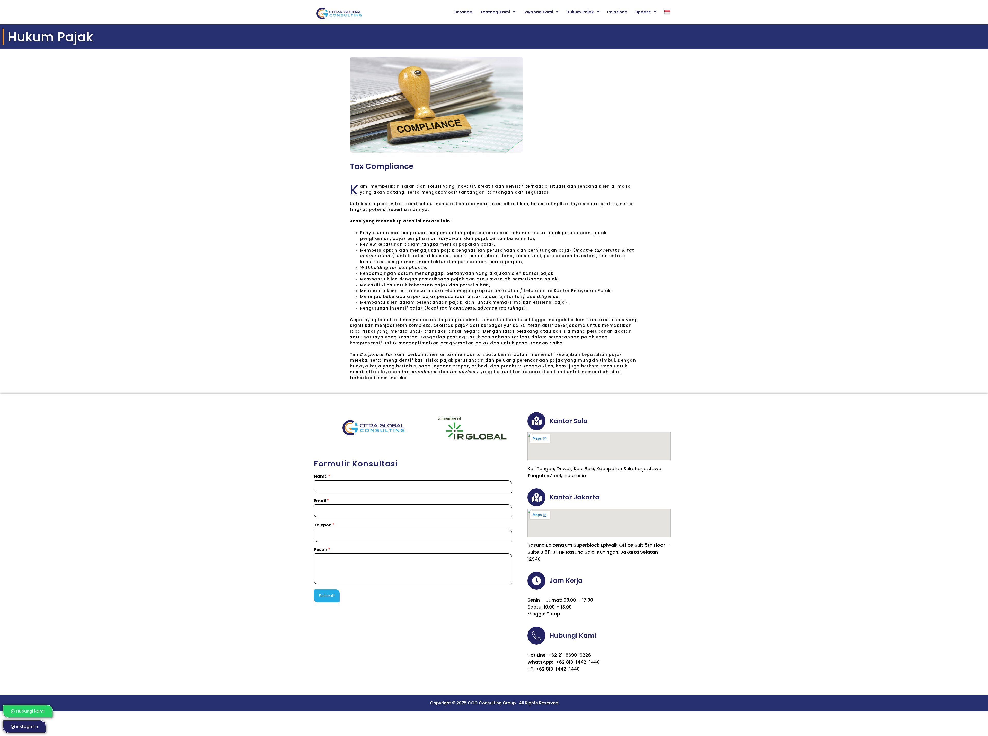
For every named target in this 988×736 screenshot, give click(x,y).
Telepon (324, 525)
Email (321, 501)
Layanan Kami (538, 12)
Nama (322, 476)
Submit (327, 596)
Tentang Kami (495, 12)
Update (643, 12)
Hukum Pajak (580, 12)
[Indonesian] (664, 12)
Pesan (322, 549)
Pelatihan (617, 12)
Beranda (463, 12)
